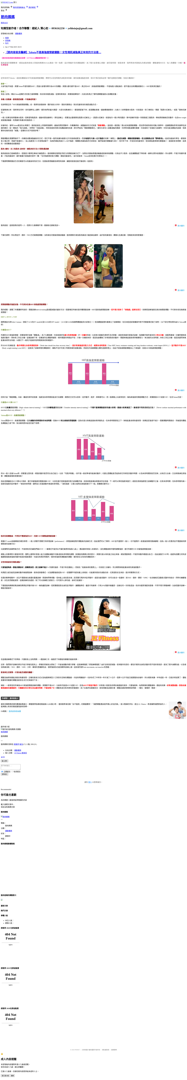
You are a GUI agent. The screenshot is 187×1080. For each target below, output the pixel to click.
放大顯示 (181, 226)
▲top (3, 757)
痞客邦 (16, 744)
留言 (21, 744)
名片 (7, 43)
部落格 (7, 40)
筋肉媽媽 (8, 17)
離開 (12, 1076)
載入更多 (4, 761)
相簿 (7, 38)
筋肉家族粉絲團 (15, 711)
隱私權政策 (105, 1050)
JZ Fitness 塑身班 (20, 753)
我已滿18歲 (5, 1076)
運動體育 (18, 34)
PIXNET (77, 1050)
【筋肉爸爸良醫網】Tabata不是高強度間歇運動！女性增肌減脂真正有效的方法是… (53, 52)
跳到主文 (4, 23)
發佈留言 (4, 774)
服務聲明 (114, 1050)
